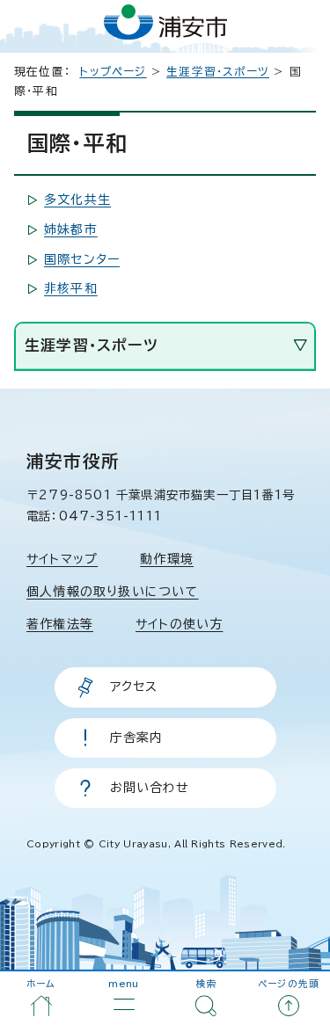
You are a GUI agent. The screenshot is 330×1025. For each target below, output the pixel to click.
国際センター (82, 259)
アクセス (134, 686)
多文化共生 (77, 199)
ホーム (41, 983)
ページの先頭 (288, 983)
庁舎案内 (137, 737)
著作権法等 (59, 624)
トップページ (112, 71)
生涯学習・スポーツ (217, 71)
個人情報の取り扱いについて (112, 591)
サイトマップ (62, 559)
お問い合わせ (150, 787)
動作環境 (167, 559)
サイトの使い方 (179, 624)
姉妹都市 (71, 229)
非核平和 (71, 288)
